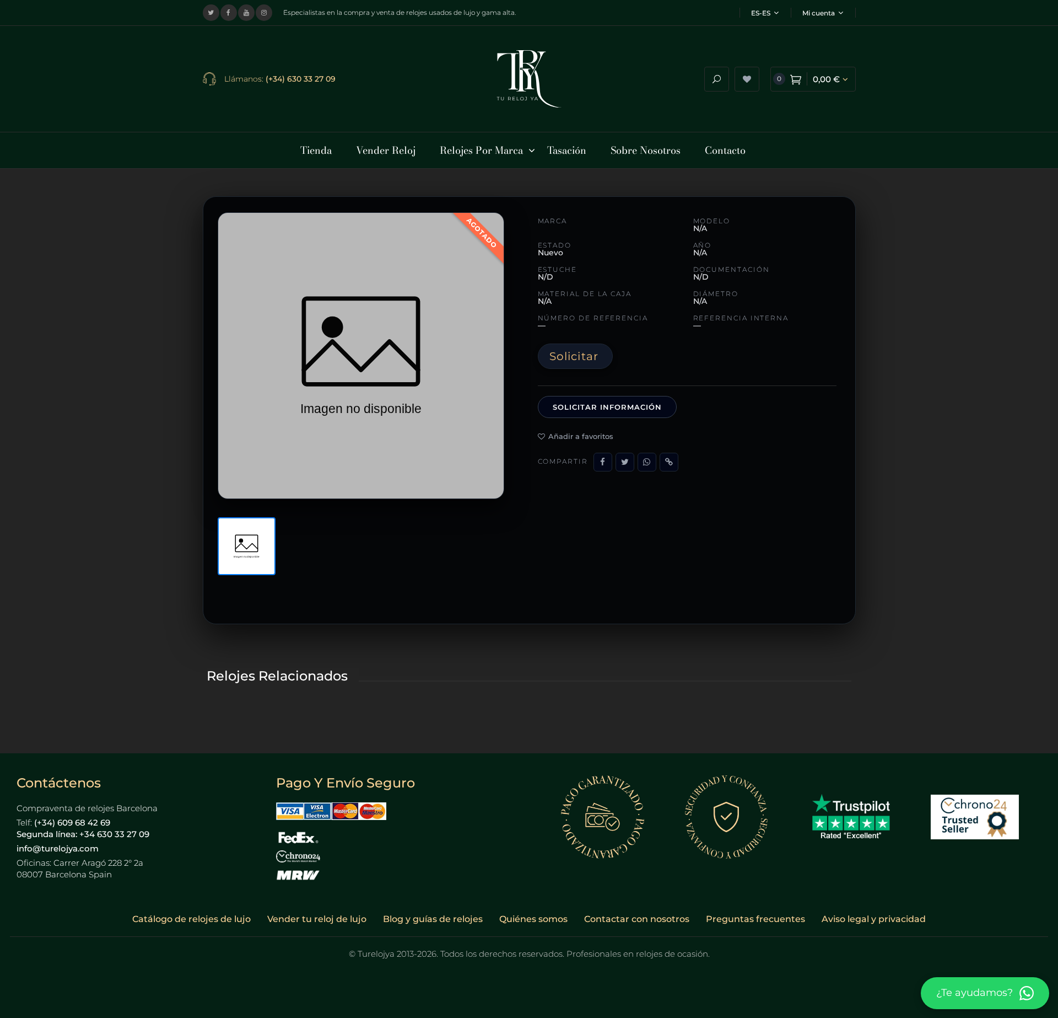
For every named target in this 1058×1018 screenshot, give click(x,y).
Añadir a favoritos (580, 436)
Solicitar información (607, 407)
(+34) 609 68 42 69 (72, 822)
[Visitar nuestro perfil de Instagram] (264, 12)
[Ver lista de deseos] (747, 79)
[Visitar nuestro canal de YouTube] (246, 12)
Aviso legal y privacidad (874, 919)
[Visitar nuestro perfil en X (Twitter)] (211, 12)
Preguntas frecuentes (755, 919)
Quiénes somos (533, 919)
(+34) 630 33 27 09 (301, 79)
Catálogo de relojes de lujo (191, 919)
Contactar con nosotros (636, 919)
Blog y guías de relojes (433, 919)
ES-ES (760, 13)
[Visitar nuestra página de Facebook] (228, 12)
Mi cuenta (818, 13)
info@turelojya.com (58, 848)
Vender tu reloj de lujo (316, 919)
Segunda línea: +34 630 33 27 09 (83, 834)
